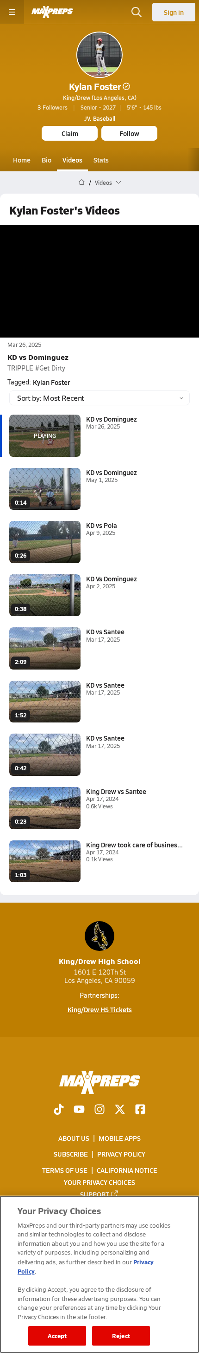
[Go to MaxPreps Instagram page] (99, 1110)
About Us (73, 1138)
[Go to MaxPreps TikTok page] (58, 1110)
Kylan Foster (95, 86)
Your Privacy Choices (99, 1182)
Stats (101, 159)
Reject (121, 1335)
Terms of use (64, 1170)
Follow (129, 133)
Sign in (174, 12)
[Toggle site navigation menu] (12, 12)
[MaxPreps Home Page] (81, 182)
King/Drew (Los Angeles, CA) (100, 97)
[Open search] (136, 12)
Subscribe (71, 1154)
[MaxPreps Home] (52, 12)
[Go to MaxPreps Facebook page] (140, 1110)
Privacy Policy (121, 1154)
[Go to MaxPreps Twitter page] (119, 1110)
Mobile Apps (120, 1138)
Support (94, 1194)
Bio (46, 159)
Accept (57, 1335)
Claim (70, 133)
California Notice (127, 1170)
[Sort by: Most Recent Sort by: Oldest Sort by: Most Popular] (99, 397)
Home (22, 159)
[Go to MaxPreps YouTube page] (79, 1110)
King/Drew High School (100, 961)
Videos (72, 159)
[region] (99, 1274)
